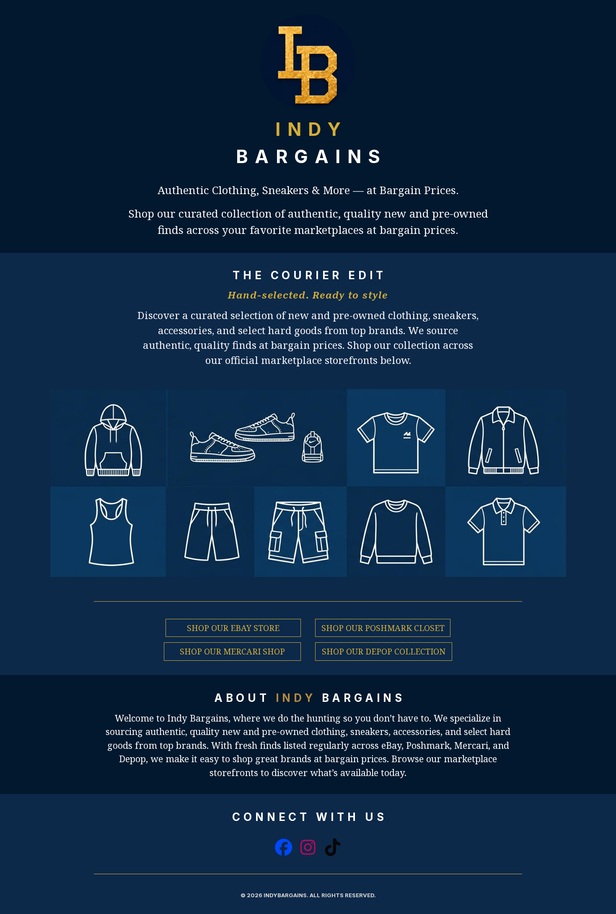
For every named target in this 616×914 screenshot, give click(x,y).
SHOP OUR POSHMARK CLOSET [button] (383, 628)
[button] (283, 847)
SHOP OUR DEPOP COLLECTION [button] (383, 651)
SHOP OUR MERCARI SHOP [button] (232, 651)
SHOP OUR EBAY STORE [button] (233, 628)
